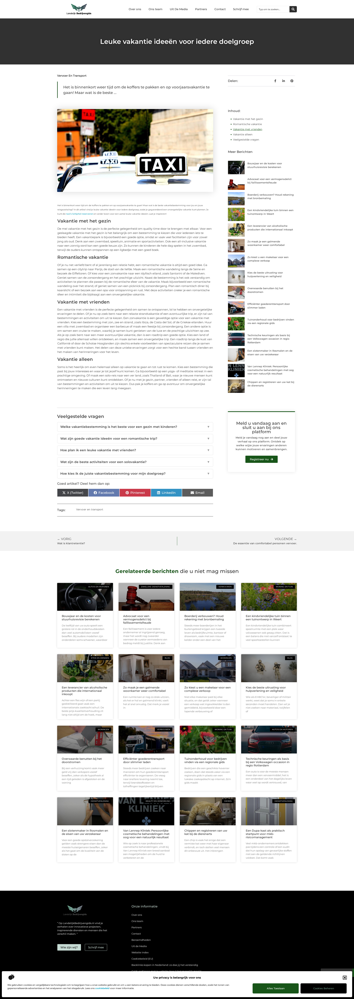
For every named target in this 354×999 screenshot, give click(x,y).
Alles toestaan (276, 988)
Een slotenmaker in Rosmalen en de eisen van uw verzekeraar (85, 832)
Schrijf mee (241, 9)
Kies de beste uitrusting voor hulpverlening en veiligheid (266, 689)
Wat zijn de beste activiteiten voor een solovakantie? (135, 462)
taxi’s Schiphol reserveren (79, 214)
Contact (220, 9)
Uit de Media (139, 946)
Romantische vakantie (247, 124)
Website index (140, 952)
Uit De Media (179, 9)
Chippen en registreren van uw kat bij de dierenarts (205, 832)
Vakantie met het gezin (248, 119)
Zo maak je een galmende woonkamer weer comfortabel (144, 689)
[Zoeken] (293, 9)
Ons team (155, 9)
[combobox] (273, 9)
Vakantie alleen (242, 134)
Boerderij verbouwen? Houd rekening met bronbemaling (204, 617)
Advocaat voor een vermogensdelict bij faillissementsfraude (137, 619)
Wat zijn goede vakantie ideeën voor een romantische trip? (135, 438)
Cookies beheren (323, 988)
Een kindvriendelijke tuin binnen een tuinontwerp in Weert (268, 617)
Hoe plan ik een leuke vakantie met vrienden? (135, 450)
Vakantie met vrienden (247, 129)
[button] (345, 977)
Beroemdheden (141, 939)
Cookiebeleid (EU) (142, 958)
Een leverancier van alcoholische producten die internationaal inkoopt (84, 691)
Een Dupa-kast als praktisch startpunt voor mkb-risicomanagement (265, 834)
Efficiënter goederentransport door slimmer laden (143, 760)
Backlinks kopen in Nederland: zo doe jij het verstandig (164, 964)
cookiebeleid (102, 988)
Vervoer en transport (71, 75)
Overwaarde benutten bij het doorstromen (82, 760)
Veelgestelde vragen (246, 139)
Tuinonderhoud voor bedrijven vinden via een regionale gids (205, 760)
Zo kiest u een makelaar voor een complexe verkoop (207, 689)
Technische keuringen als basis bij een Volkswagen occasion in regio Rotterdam (268, 339)
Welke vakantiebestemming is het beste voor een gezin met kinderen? (135, 427)
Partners (201, 9)
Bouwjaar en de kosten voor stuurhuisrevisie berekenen (81, 617)
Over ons (135, 9)
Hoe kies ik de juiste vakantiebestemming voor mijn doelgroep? (135, 473)
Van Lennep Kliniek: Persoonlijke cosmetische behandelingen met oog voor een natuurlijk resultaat (270, 370)
